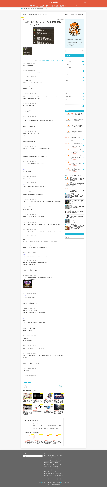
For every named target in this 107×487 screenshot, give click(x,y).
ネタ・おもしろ (69, 83)
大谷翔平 (54, 475)
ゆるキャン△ (53, 460)
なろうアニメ (47, 460)
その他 (67, 80)
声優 (66, 90)
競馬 (58, 477)
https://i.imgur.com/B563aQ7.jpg (30, 217)
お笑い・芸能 (68, 67)
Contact (71, 5)
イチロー (58, 460)
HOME (23, 8)
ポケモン (56, 471)
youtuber (46, 457)
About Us (75, 5)
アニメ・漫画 (68, 61)
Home (40, 482)
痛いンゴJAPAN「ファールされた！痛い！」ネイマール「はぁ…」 (77, 202)
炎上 (51, 477)
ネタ (45, 469)
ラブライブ (53, 473)
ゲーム (26, 8)
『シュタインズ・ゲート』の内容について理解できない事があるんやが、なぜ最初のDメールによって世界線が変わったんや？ (77, 228)
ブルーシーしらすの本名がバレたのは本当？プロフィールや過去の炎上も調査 (77, 190)
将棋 (66, 93)
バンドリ (49, 469)
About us (58, 482)
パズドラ (29, 382)
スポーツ (67, 77)
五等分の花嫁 (59, 473)
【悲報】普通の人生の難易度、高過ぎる (77, 217)
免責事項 (62, 482)
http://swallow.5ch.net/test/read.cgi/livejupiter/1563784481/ (50, 60)
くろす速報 (51, 484)
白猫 (54, 477)
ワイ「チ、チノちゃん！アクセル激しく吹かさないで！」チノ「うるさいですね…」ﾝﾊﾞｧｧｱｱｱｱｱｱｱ (77, 196)
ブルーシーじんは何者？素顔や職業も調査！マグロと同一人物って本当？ (77, 185)
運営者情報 (67, 482)
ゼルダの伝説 (56, 466)
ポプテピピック (47, 473)
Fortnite (49, 455)
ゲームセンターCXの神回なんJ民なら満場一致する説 (77, 207)
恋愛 (66, 99)
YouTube (67, 58)
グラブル (46, 464)
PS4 (57, 455)
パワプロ (54, 469)
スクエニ (55, 464)
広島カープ (46, 477)
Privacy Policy (48, 482)
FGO (45, 455)
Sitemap (66, 5)
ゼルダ (51, 466)
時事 (66, 102)
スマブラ (60, 464)
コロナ (51, 464)
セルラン (46, 466)
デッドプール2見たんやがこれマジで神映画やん (76, 212)
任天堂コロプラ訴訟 (48, 475)
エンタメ (67, 64)
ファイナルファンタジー (48, 471)
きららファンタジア (53, 457)
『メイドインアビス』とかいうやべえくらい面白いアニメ (77, 221)
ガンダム (57, 462)
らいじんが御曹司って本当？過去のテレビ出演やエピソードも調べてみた (77, 179)
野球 (66, 106)
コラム (67, 74)
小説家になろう (69, 96)
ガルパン (52, 462)
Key (53, 455)
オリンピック (47, 462)
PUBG (61, 455)
